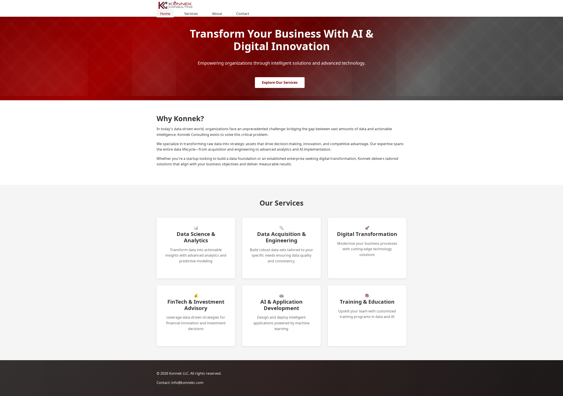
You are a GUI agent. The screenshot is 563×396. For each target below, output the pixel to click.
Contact (242, 13)
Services (191, 13)
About (217, 13)
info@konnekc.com (187, 382)
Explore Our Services (280, 82)
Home (165, 13)
